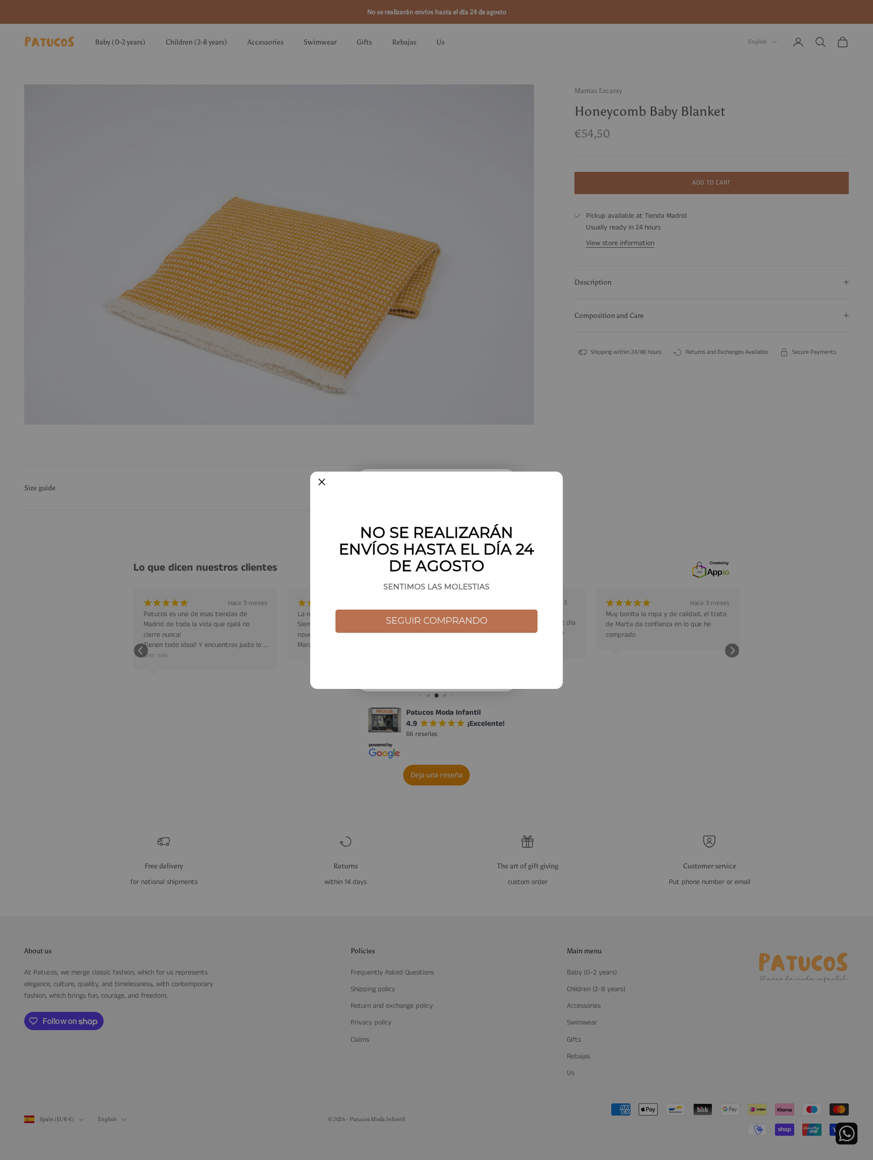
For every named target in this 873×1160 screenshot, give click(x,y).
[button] (322, 483)
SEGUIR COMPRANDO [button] (437, 620)
